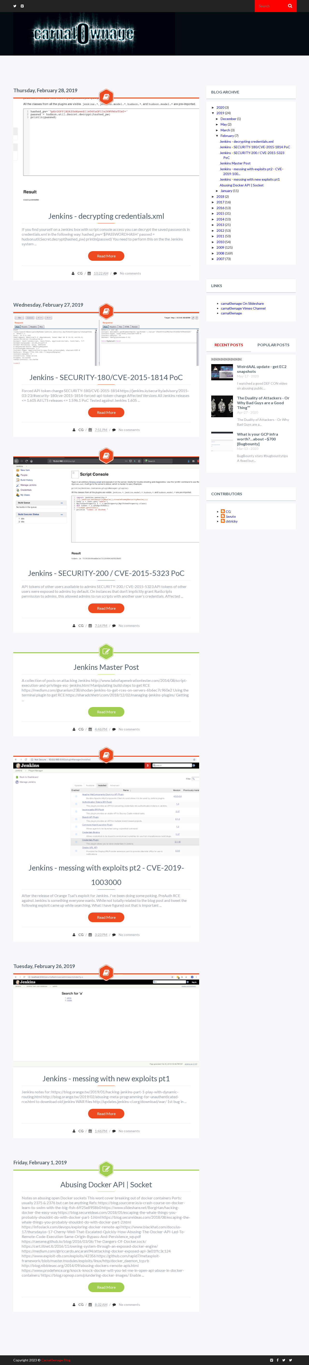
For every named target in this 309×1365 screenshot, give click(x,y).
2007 (221, 259)
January (227, 191)
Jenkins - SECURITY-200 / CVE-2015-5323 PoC (106, 573)
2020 (221, 107)
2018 (221, 196)
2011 (221, 236)
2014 (221, 219)
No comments (130, 273)
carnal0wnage (231, 313)
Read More (106, 256)
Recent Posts (229, 344)
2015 (221, 213)
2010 (221, 242)
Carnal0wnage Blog (55, 1360)
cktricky (232, 521)
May (224, 124)
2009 (221, 247)
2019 (221, 113)
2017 (221, 202)
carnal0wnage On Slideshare (242, 303)
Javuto (231, 516)
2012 (221, 230)
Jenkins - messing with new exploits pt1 (106, 1078)
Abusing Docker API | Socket (106, 1184)
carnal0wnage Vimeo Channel (243, 308)
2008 (221, 253)
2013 (221, 225)
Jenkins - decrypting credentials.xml (106, 215)
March (226, 130)
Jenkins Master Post (106, 667)
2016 (221, 208)
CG (228, 511)
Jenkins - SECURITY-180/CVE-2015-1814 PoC (106, 377)
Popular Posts (273, 344)
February (228, 136)
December (229, 119)
